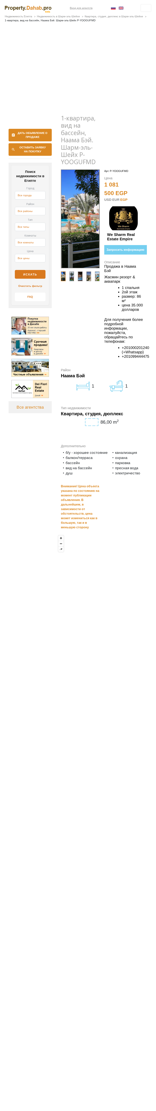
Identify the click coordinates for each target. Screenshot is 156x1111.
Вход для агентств (81, 7)
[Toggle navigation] (146, 8)
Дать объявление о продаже (32, 134)
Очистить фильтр (30, 285)
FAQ (30, 296)
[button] (94, 276)
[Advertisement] (78, 82)
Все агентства (30, 407)
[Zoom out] (61, 543)
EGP (123, 200)
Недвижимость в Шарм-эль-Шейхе (58, 16)
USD (107, 200)
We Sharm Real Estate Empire (121, 237)
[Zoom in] (61, 538)
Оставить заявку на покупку (32, 149)
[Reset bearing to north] (61, 549)
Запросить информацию (125, 249)
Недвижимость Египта (18, 16)
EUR (115, 200)
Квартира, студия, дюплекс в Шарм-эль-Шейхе (114, 16)
